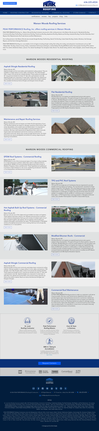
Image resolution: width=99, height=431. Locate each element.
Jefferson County (16, 416)
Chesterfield (14, 413)
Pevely (25, 418)
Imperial (10, 416)
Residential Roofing (40, 13)
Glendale (48, 415)
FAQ (49, 16)
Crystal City (52, 413)
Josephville (23, 416)
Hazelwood (69, 415)
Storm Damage (79, 13)
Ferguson (8, 415)
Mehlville (84, 416)
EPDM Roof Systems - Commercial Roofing (22, 157)
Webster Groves (60, 419)
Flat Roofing (19, 404)
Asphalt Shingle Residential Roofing (19, 67)
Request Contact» (49, 363)
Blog (61, 16)
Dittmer (79, 413)
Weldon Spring (67, 419)
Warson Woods (52, 419)
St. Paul (8, 419)
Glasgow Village (37, 415)
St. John (85, 418)
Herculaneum (76, 415)
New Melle (88, 416)
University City (39, 419)
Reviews (44, 16)
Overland (17, 418)
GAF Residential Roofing (32, 403)
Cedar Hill (8, 413)
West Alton (79, 419)
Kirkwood (34, 416)
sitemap (49, 400)
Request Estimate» (10, 3)
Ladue (38, 416)
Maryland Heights (77, 416)
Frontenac (30, 415)
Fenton (4, 415)
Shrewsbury (49, 418)
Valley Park (45, 419)
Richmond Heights (31, 418)
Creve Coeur (46, 413)
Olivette (13, 418)
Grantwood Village (54, 415)
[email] (33, 388)
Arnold (47, 412)
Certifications (36, 16)
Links (66, 16)
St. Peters (13, 419)
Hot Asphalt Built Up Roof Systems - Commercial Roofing (25, 209)
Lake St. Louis (43, 416)
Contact (92, 12)
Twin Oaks (33, 419)
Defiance (70, 413)
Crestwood (40, 413)
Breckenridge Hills (77, 412)
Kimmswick (28, 416)
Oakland (93, 416)
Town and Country (26, 419)
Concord (31, 413)
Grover (60, 415)
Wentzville (73, 419)
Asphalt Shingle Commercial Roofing (20, 263)
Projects (55, 16)
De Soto (65, 413)
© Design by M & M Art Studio (49, 426)
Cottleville (35, 413)
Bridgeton (89, 412)
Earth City (84, 413)
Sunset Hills (19, 419)
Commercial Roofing (61, 13)
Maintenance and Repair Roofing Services (22, 119)
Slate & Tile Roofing (26, 404)
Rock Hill (38, 418)
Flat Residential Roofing (61, 92)
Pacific (21, 418)
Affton (44, 412)
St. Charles (65, 418)
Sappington (43, 418)
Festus (12, 415)
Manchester (58, 416)
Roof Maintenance (84, 403)
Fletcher (17, 415)
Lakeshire (49, 416)
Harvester (64, 415)
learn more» (8, 83)
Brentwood (84, 412)
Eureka (92, 413)
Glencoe (43, 415)
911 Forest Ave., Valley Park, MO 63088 (64, 392)
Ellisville (89, 413)
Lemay (53, 416)
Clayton (26, 413)
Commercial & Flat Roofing (45, 403)
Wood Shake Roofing (36, 404)
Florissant (21, 415)
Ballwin (55, 412)
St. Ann (60, 418)
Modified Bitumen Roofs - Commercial (68, 236)
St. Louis (90, 418)
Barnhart (59, 412)
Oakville (4, 418)
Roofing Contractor (20, 13)
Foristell (26, 415)
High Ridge (81, 415)
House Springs (92, 415)
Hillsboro (87, 415)
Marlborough (70, 416)
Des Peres (74, 413)
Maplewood (64, 416)
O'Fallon (9, 418)
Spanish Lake (55, 418)
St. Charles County (73, 418)
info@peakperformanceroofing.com (87, 5)
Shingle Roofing (11, 404)
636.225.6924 (90, 2)
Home (5, 13)
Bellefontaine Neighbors (67, 412)
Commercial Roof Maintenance (64, 290)
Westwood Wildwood (86, 419)
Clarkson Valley (20, 413)
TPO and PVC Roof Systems (63, 181)
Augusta (51, 412)
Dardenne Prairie (59, 413)
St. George (80, 418)
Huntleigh (5, 416)
